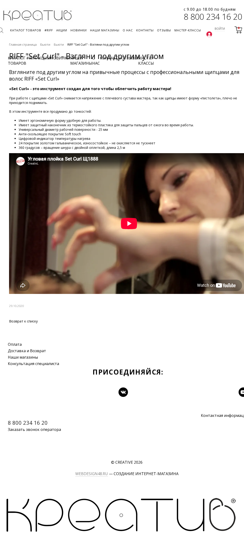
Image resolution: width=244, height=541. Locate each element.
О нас (96, 60)
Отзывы (129, 58)
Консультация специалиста (33, 363)
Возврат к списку (23, 321)
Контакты (110, 58)
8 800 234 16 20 (213, 16)
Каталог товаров (17, 60)
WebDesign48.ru (91, 473)
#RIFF (31, 58)
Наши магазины (23, 357)
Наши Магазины (81, 60)
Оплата (15, 344)
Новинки (60, 58)
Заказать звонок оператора (34, 429)
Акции (43, 58)
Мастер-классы (146, 60)
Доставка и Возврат (27, 350)
